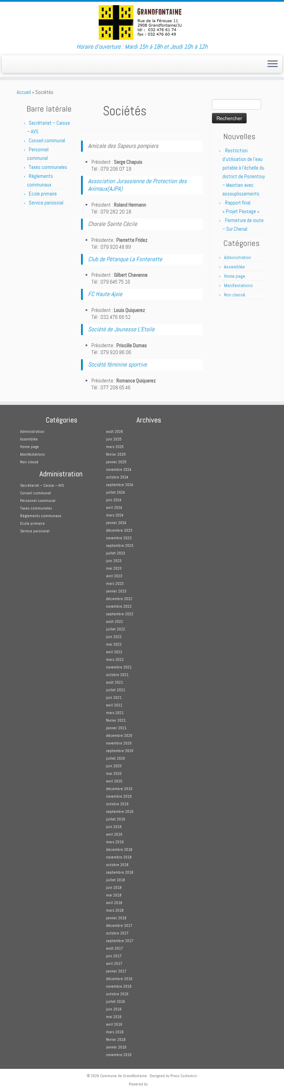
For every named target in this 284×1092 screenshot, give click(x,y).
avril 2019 (114, 834)
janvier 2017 (116, 971)
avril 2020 (114, 781)
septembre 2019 (119, 811)
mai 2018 (114, 895)
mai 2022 (114, 644)
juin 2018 (114, 887)
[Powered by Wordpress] (151, 1083)
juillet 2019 (115, 819)
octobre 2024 (117, 477)
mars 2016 (115, 1031)
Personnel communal (38, 500)
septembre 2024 (119, 484)
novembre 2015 (119, 1054)
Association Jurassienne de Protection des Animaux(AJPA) (137, 184)
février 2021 (116, 720)
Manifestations (238, 285)
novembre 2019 (119, 796)
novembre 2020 (119, 743)
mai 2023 (114, 568)
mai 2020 (114, 773)
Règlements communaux (40, 515)
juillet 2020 (115, 758)
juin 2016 (114, 1009)
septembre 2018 (119, 872)
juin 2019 (114, 826)
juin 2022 (114, 636)
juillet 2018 (115, 879)
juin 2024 (113, 499)
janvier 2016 (116, 1047)
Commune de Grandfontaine (123, 1075)
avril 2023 (114, 575)
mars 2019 (115, 841)
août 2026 (114, 431)
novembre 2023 (119, 537)
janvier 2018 (116, 917)
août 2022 (114, 621)
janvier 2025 (116, 461)
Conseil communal (47, 140)
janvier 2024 (116, 522)
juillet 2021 (115, 689)
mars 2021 (115, 712)
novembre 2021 (119, 667)
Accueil (24, 92)
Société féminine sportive (117, 364)
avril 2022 (114, 651)
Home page (234, 276)
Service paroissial (46, 202)
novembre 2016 (119, 986)
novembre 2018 (119, 857)
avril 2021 (114, 705)
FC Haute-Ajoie (105, 294)
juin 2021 (114, 697)
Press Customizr (183, 1075)
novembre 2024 (118, 469)
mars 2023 (115, 583)
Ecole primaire (43, 193)
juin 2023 (114, 560)
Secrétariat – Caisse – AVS (42, 485)
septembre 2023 (119, 545)
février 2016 (116, 1039)
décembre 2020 (119, 735)
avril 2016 (114, 1024)
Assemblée (234, 267)
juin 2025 (114, 439)
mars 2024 (114, 515)
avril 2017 (114, 963)
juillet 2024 (115, 492)
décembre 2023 (119, 530)
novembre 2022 (119, 606)
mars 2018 (115, 910)
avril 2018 (114, 902)
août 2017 (114, 948)
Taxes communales (48, 167)
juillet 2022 (115, 629)
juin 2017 (114, 955)
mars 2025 (115, 446)
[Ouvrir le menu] (272, 64)
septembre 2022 (119, 613)
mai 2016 (114, 1016)
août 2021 (114, 682)
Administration (237, 257)
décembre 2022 (119, 598)
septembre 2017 (119, 940)
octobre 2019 (117, 803)
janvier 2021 (116, 727)
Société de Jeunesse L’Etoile (121, 329)
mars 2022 (115, 659)
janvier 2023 (116, 591)
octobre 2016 (117, 993)
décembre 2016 (119, 978)
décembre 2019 (119, 788)
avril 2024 (114, 507)
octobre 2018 (117, 864)
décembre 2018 (119, 849)
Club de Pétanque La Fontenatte (125, 259)
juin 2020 (114, 765)
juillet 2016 (115, 1001)
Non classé (234, 295)
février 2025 (116, 454)
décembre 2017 (119, 925)
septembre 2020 (119, 750)
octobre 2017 (117, 933)
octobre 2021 (117, 674)
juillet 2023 (115, 553)
